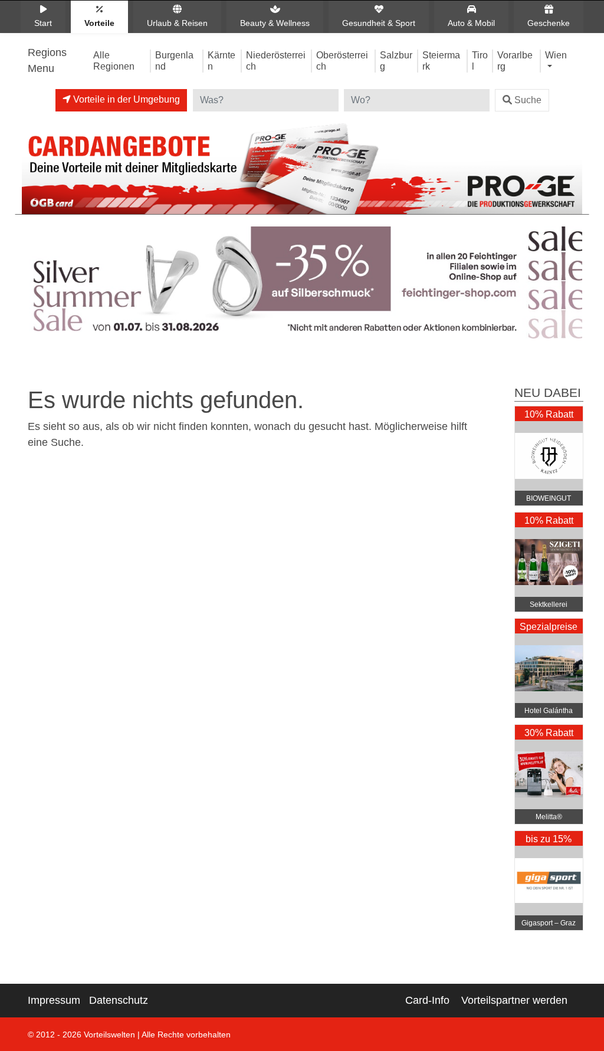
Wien (556, 55)
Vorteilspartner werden (514, 1000)
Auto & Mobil (471, 23)
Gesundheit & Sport (378, 23)
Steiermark (441, 60)
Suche (527, 100)
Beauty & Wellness (275, 23)
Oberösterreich (342, 60)
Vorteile (99, 23)
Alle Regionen (113, 60)
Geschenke (548, 23)
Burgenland (174, 60)
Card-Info (427, 1000)
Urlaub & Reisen (177, 23)
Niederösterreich (276, 60)
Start (43, 23)
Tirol (480, 60)
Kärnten (221, 60)
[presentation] (33, 285)
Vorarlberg (515, 60)
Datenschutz (118, 1000)
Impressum (54, 1000)
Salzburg (396, 60)
